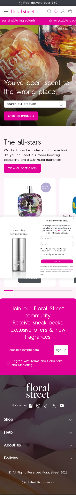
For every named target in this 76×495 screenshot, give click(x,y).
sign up (57, 261)
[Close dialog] (74, 218)
